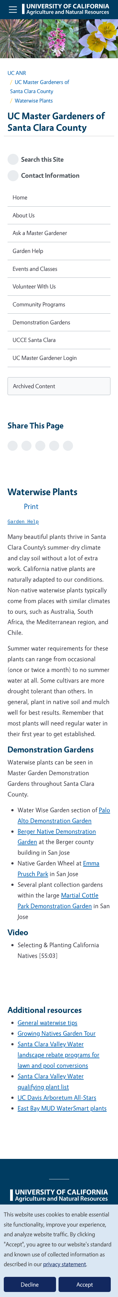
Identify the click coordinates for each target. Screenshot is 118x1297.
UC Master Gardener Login (45, 357)
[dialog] (59, 1250)
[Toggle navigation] (13, 9)
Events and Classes (35, 268)
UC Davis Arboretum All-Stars (57, 1097)
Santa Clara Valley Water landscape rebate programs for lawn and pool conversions (58, 1054)
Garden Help (28, 250)
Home (20, 197)
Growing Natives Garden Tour (57, 1033)
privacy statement (64, 1264)
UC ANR (17, 73)
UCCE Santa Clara (34, 340)
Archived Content (34, 386)
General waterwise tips (47, 1022)
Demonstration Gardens (41, 322)
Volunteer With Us (34, 286)
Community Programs (39, 304)
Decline (30, 1284)
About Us (24, 215)
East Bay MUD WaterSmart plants (62, 1108)
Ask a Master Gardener (40, 233)
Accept (84, 1284)
